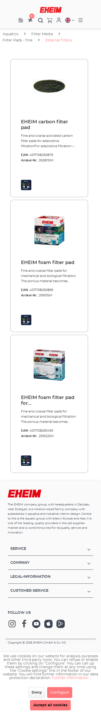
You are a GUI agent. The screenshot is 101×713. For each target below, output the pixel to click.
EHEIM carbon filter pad (44, 125)
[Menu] (80, 20)
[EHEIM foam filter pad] (49, 230)
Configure (59, 692)
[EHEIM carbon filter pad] (49, 89)
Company (20, 563)
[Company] (20, 20)
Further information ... (72, 678)
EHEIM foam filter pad (47, 262)
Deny (37, 692)
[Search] (40, 20)
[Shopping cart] (47, 20)
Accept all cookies (50, 705)
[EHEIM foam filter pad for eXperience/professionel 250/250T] (49, 365)
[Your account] (58, 20)
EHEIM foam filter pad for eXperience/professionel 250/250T (49, 400)
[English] (69, 20)
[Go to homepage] (51, 10)
